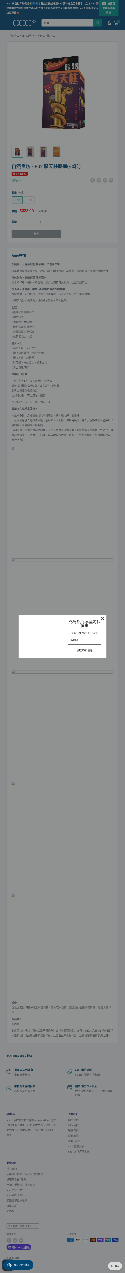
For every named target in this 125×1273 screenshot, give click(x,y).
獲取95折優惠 (84, 650)
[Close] (102, 619)
